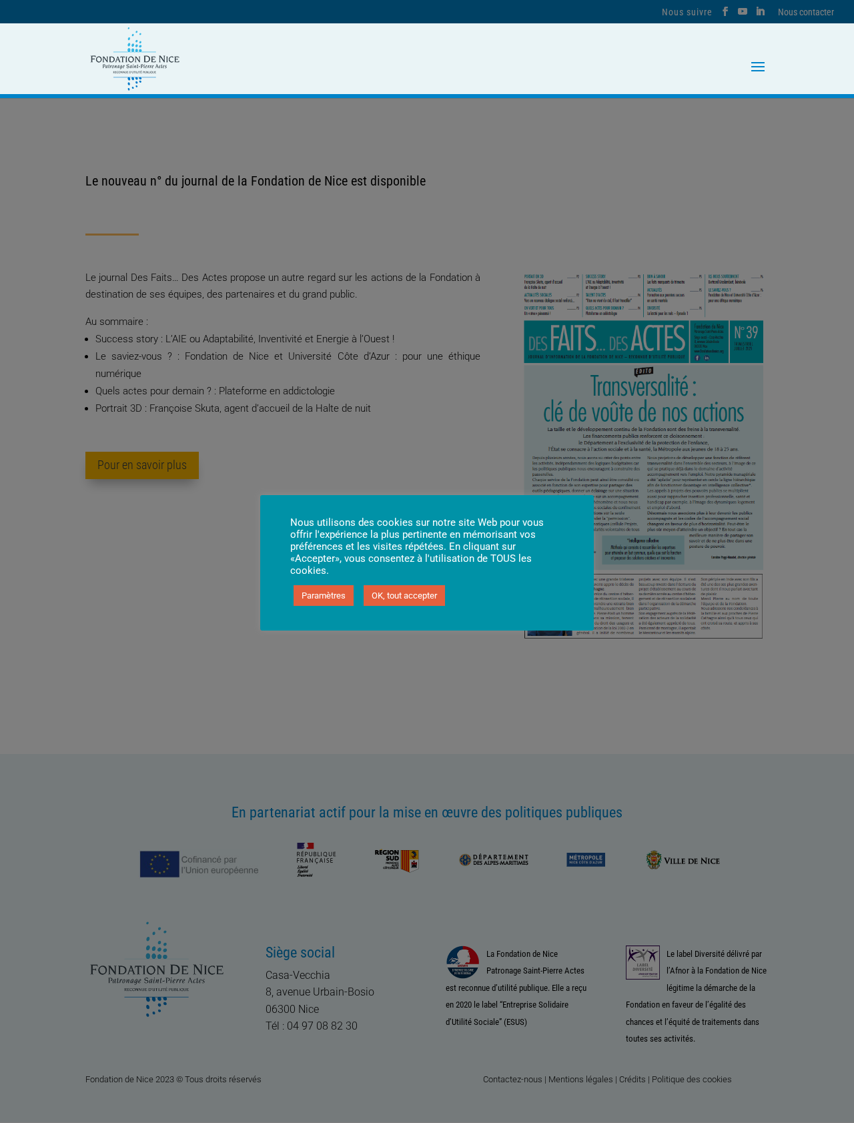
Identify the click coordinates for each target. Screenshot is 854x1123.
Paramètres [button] (324, 596)
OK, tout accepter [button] (404, 596)
